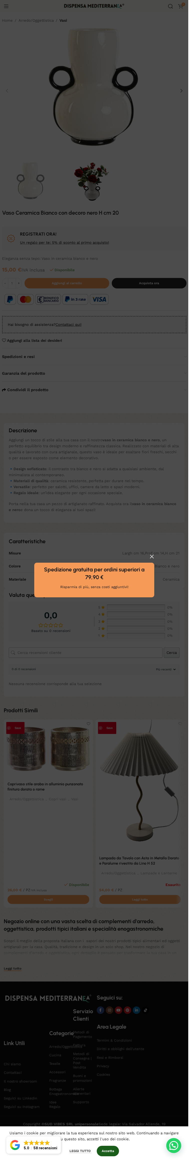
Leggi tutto (81, 1151)
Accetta (108, 1151)
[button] (173, 1145)
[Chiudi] (152, 556)
